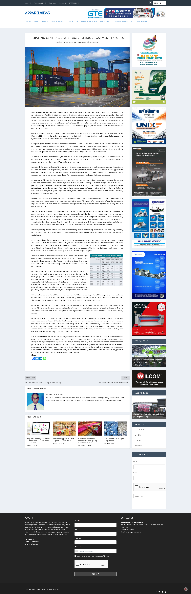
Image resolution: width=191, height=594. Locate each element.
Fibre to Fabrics (41, 21)
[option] (162, 355)
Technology (72, 21)
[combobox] (77, 551)
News (28, 21)
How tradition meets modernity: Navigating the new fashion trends (89, 441)
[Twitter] (37, 358)
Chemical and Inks (89, 21)
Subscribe (52, 3)
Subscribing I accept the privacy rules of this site (93, 556)
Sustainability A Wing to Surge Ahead (114, 440)
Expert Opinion (94, 42)
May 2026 (138, 446)
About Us (28, 3)
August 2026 (139, 429)
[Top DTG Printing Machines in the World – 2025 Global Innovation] (38, 428)
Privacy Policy (29, 539)
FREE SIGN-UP (74, 3)
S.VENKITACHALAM (69, 42)
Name (135, 461)
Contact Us (63, 3)
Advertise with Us (40, 3)
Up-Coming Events (122, 21)
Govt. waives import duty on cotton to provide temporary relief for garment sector (161, 362)
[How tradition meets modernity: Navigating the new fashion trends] (90, 428)
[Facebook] (33, 358)
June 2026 (138, 440)
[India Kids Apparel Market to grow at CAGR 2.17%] (64, 428)
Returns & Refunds (31, 544)
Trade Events (105, 21)
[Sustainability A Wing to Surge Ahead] (115, 428)
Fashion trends (57, 21)
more (65, 534)
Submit (95, 574)
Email (135, 472)
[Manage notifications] (186, 589)
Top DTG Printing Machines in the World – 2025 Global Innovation (38, 441)
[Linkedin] (40, 358)
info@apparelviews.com (133, 532)
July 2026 (138, 435)
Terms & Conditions (32, 542)
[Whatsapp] (44, 358)
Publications (141, 21)
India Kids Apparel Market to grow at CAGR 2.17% (63, 440)
